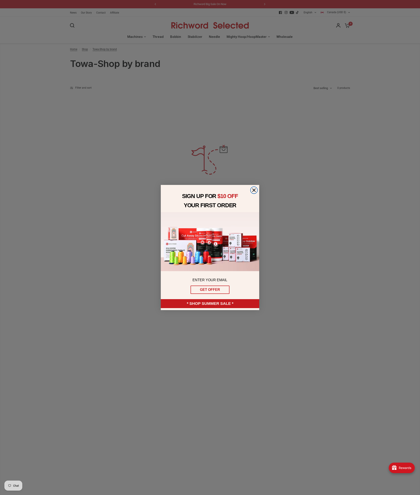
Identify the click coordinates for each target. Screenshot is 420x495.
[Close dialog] (253, 190)
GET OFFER (210, 289)
